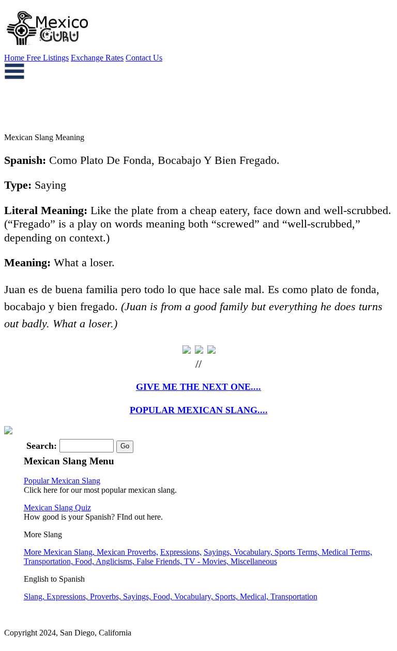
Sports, (227, 596)
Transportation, (49, 561)
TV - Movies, (207, 561)
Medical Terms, (347, 552)
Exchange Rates (97, 57)
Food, (85, 561)
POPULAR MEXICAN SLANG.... (199, 410)
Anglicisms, (116, 561)
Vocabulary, (254, 552)
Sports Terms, (298, 552)
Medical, (255, 596)
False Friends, (160, 561)
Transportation (293, 596)
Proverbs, (106, 596)
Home (15, 57)
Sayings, (219, 552)
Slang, (35, 596)
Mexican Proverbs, (127, 552)
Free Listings (47, 57)
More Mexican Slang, (60, 552)
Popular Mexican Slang (62, 480)
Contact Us (144, 57)
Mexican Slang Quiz (57, 507)
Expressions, (181, 552)
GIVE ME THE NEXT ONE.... (198, 387)
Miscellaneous (254, 561)
